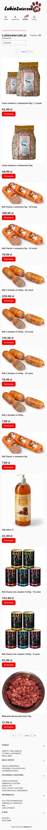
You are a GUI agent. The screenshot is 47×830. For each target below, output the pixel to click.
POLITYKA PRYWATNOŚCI (12, 801)
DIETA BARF (6, 820)
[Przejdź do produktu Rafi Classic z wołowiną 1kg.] (23, 443)
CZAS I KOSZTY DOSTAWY (12, 788)
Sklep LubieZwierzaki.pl (14, 30)
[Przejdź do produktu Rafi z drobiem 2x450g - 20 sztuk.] (23, 318)
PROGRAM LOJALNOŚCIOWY (13, 768)
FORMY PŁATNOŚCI (10, 781)
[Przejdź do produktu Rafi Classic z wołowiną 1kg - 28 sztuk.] (23, 193)
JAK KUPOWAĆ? (8, 808)
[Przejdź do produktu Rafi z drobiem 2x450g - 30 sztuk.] (23, 276)
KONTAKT (6, 818)
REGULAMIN (7, 756)
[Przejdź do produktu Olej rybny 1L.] (23, 500)
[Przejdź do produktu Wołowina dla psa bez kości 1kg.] (23, 692)
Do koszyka (8, 114)
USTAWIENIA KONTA (10, 771)
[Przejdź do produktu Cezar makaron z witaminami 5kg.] (23, 141)
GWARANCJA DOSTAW (11, 783)
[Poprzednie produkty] (20, 735)
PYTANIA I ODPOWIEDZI (11, 753)
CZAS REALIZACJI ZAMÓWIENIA (15, 790)
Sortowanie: (6, 38)
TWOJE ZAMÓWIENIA (10, 766)
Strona (23, 51)
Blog (3, 805)
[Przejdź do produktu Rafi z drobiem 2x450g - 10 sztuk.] (23, 360)
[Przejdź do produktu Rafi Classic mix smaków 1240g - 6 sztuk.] (23, 630)
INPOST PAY (7, 786)
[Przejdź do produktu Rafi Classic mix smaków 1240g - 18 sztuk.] (23, 568)
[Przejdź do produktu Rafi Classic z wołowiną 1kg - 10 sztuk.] (23, 235)
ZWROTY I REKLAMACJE (12, 751)
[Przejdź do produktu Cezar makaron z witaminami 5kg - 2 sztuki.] (23, 79)
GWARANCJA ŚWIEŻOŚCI (12, 803)
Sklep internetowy (20, 827)
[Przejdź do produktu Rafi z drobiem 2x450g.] (23, 401)
